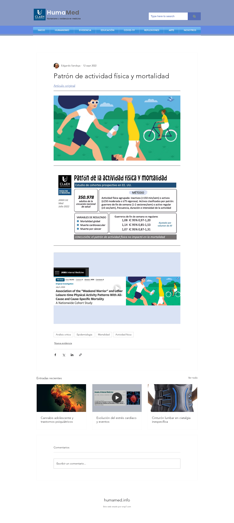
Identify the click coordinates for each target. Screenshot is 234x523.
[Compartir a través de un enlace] (80, 354)
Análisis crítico (63, 334)
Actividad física (123, 334)
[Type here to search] (194, 16)
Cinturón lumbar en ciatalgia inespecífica (171, 420)
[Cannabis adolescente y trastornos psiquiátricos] (61, 398)
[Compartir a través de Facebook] (55, 354)
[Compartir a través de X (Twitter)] (63, 354)
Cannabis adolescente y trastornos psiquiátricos (57, 420)
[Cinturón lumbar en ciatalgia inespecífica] (172, 398)
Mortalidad (104, 334)
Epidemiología (84, 334)
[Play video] (117, 288)
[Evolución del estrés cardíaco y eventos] (117, 398)
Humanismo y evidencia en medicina (64, 19)
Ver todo (193, 377)
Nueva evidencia (63, 343)
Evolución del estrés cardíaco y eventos (116, 420)
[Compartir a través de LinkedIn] (72, 354)
